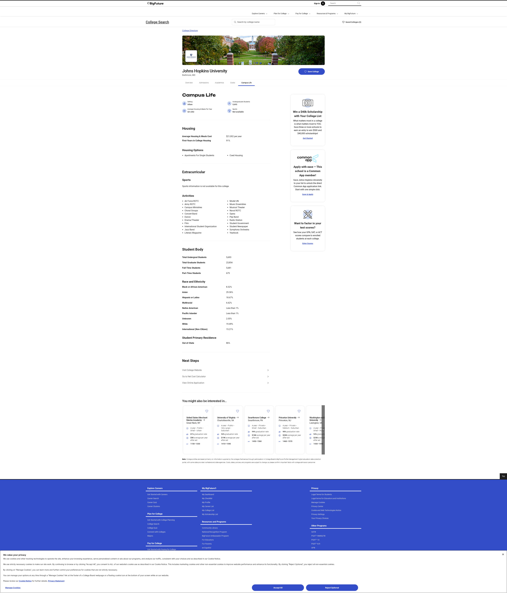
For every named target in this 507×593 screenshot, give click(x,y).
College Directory (190, 30)
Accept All (278, 588)
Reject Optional (332, 588)
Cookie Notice (25, 581)
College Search (157, 22)
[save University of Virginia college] (238, 411)
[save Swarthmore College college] (268, 411)
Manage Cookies (12, 588)
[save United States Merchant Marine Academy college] (207, 411)
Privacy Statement (56, 581)
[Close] (503, 554)
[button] (183, 429)
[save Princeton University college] (299, 411)
